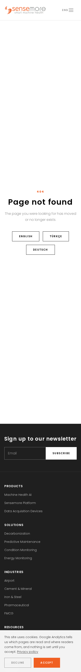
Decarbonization (17, 533)
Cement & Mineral (18, 589)
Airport (9, 580)
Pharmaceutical (16, 605)
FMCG (8, 613)
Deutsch (40, 249)
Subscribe (61, 453)
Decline (17, 662)
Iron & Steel (12, 597)
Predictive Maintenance (22, 542)
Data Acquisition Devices (23, 511)
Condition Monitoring (20, 550)
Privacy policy (27, 652)
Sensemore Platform (20, 503)
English (25, 236)
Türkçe (56, 236)
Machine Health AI (18, 495)
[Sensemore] (25, 10)
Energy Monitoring (18, 558)
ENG (65, 10)
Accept (46, 662)
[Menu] (71, 10)
